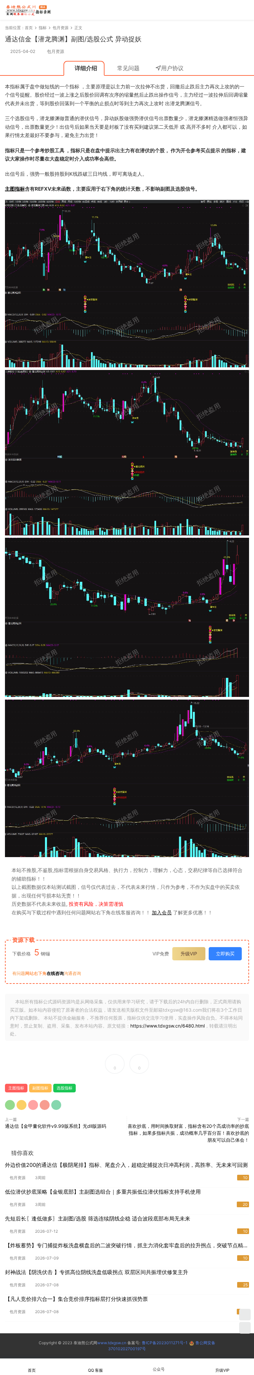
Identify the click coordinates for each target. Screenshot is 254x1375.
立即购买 (225, 953)
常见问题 (128, 68)
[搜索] (225, 9)
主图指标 (15, 189)
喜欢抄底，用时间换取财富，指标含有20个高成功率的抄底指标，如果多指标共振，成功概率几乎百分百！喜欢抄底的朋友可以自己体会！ (188, 1133)
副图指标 (40, 1087)
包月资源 (55, 51)
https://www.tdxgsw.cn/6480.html (167, 1026)
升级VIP (189, 953)
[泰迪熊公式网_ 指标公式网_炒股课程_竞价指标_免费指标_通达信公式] (28, 10)
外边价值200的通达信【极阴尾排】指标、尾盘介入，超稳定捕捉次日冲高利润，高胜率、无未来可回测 (126, 1165)
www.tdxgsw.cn (111, 1342)
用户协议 (172, 68)
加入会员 (162, 912)
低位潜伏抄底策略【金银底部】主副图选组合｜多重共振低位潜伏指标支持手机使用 (103, 1191)
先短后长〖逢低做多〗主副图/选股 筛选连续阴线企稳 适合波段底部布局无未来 (97, 1218)
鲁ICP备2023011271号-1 (165, 1342)
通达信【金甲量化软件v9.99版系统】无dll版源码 (55, 1126)
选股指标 (64, 1087)
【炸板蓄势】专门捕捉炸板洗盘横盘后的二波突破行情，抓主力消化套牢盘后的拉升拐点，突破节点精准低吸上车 (126, 1245)
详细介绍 (86, 68)
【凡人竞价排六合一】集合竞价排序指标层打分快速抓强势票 (76, 1299)
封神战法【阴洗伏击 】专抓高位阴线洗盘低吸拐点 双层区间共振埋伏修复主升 (96, 1272)
